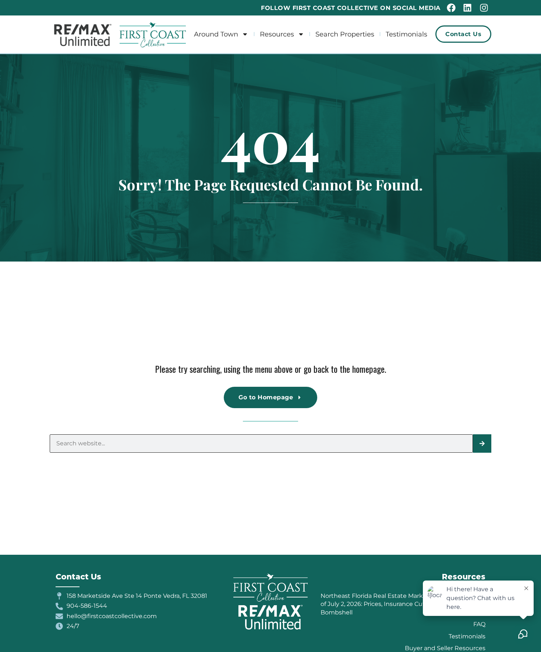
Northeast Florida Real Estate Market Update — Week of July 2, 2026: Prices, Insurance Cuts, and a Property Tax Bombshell (403, 604)
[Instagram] (484, 8)
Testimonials (406, 34)
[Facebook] (451, 8)
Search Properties (344, 34)
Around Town (216, 34)
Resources (277, 34)
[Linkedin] (467, 8)
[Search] (482, 443)
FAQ (479, 624)
